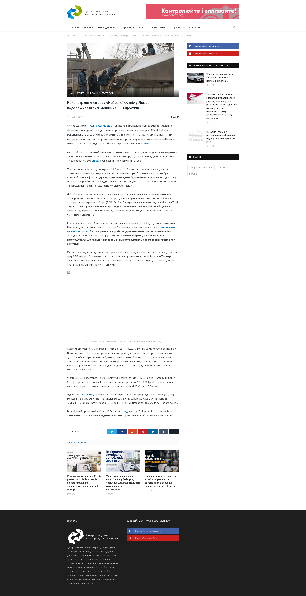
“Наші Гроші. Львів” (99, 125)
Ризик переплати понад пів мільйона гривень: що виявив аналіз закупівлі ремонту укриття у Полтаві (161, 481)
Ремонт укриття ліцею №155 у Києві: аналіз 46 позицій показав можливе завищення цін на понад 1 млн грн (84, 483)
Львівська (223, 167)
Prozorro (148, 143)
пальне (193, 173)
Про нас (177, 27)
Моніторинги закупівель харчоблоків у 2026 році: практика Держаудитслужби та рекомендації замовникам (123, 483)
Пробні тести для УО (135, 27)
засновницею (89, 394)
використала (109, 227)
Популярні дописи (200, 65)
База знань (158, 27)
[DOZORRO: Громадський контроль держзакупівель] (192, 17)
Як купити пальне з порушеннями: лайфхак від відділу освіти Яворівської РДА (221, 136)
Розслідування (106, 27)
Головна (74, 27)
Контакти (195, 27)
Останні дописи (224, 65)
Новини (88, 27)
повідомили (128, 411)
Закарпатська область (201, 167)
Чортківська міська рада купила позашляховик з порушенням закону (219, 77)
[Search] (234, 27)
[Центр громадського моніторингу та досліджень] (91, 11)
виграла (96, 160)
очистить (137, 353)
